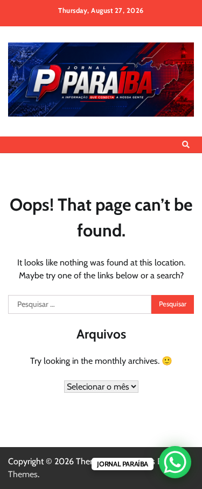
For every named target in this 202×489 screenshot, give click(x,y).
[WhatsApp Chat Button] (175, 462)
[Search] (186, 144)
